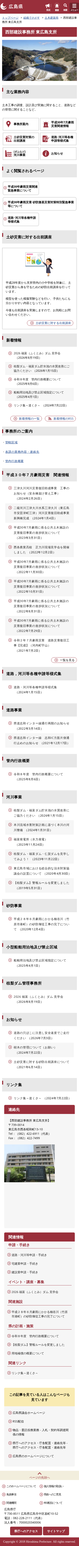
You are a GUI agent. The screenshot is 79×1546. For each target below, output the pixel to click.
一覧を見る (67, 660)
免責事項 (11, 1494)
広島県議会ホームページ (29, 1413)
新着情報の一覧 (29, 418)
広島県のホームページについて (33, 1456)
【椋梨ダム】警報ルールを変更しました (42, 883)
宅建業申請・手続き (25, 1263)
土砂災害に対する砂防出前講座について (42, 1062)
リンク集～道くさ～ (27, 405)
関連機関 (11, 1503)
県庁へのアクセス (26, 1531)
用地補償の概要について (28, 1353)
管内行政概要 (14, 461)
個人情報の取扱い (54, 1486)
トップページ (10, 18)
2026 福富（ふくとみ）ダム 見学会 (37, 353)
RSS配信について (53, 1503)
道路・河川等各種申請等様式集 (35, 687)
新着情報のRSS (64, 418)
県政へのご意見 (52, 1494)
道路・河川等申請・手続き (29, 1255)
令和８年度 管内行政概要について (37, 379)
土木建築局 (51, 18)
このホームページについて (21, 1486)
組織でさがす (31, 18)
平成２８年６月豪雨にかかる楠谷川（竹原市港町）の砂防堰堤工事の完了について (42, 924)
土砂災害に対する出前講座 (53, 323)
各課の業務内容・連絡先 (22, 452)
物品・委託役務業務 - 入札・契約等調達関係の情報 (40, 1432)
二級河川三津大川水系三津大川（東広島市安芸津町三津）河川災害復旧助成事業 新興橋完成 (43, 513)
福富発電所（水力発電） (31, 839)
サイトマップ (56, 1531)
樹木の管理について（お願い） (35, 1047)
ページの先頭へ (39, 1477)
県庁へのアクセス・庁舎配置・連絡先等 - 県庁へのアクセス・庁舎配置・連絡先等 (40, 1445)
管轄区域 (11, 442)
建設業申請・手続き (25, 1272)
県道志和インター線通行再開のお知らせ (42, 723)
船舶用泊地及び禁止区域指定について (39, 392)
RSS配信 (18, 1421)
